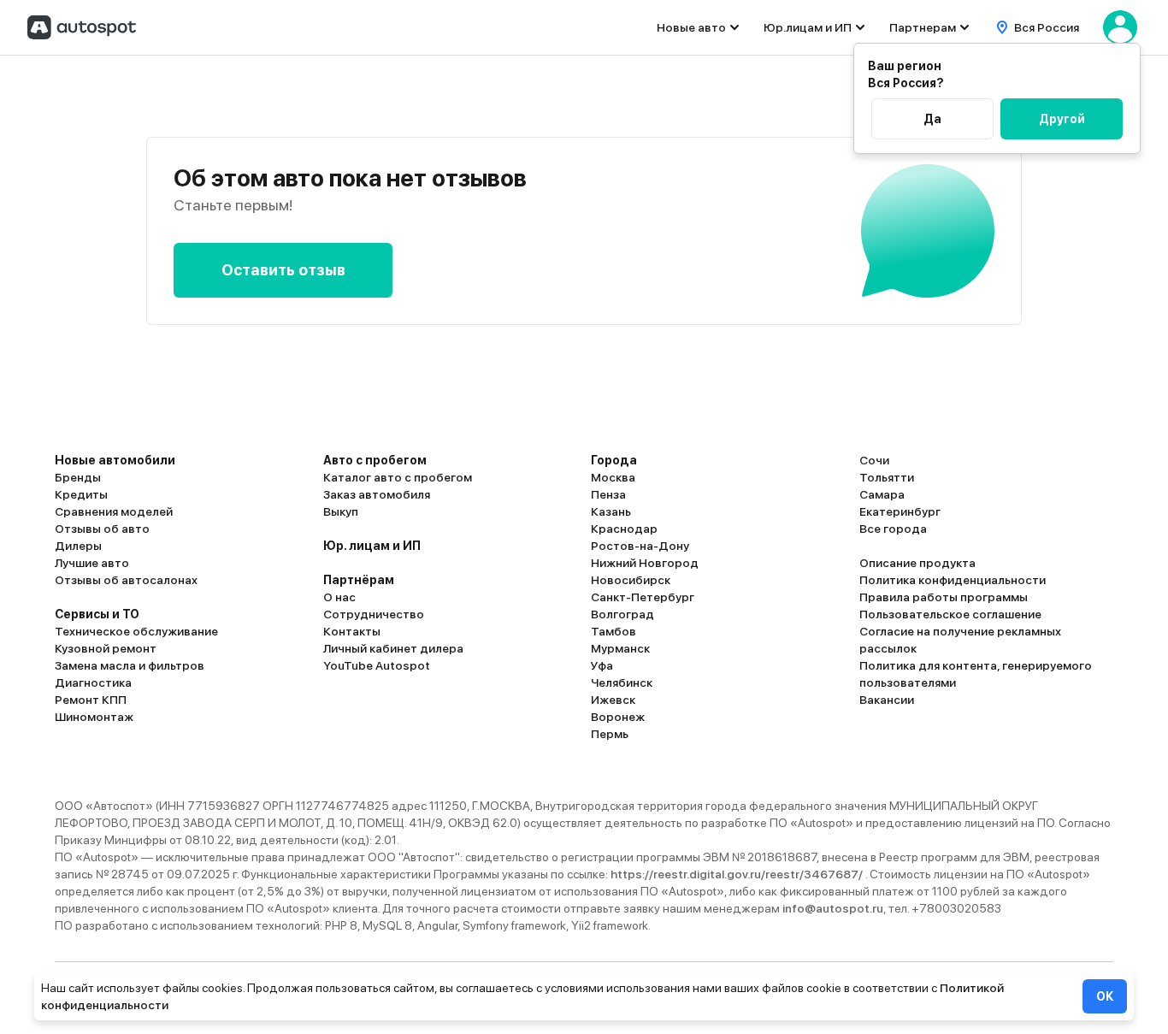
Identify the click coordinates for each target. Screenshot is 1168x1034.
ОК (1104, 996)
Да (932, 119)
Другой (1062, 119)
